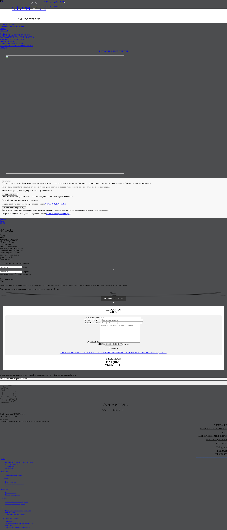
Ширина (25, 272)
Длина (24, 267)
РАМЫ (3, 459)
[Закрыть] (113, 302)
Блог (224, 432)
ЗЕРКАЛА (4, 472)
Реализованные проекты (213, 429)
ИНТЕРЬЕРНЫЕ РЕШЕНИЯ (10, 518)
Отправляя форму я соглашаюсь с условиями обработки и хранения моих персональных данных (114, 353)
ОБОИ (3, 507)
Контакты (221, 443)
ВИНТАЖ (4, 498)
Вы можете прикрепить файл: (113, 344)
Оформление (9, 468)
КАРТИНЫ (4, 489)
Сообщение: (93, 342)
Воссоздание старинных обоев (15, 514)
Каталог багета (10, 466)
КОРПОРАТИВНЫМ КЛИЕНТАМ (212, 436)
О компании (220, 425)
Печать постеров (10, 482)
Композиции (9, 521)
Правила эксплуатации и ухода (58, 214)
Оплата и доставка (216, 440)
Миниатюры (9, 486)
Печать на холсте (10, 493)
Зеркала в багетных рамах (13, 475)
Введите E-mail (93, 323)
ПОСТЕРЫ (4, 478)
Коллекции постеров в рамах (14, 484)
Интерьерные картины (12, 495)
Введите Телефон (93, 320)
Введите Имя (93, 318)
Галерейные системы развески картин (17, 527)
